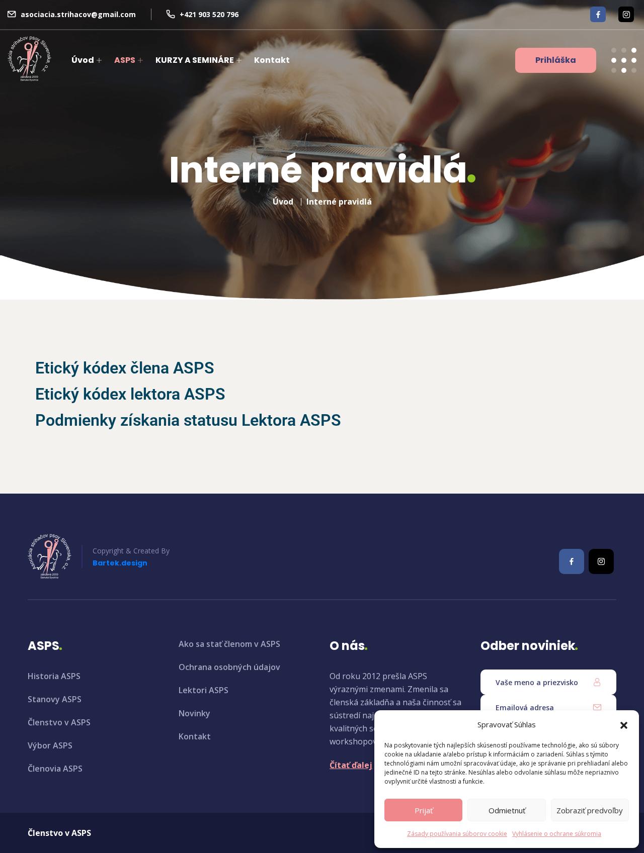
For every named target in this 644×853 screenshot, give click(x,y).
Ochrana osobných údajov (229, 667)
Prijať (424, 810)
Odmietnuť (507, 810)
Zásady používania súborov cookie (457, 833)
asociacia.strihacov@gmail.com (78, 14)
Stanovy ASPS (55, 699)
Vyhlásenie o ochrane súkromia (556, 833)
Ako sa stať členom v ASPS (229, 643)
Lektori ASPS (203, 690)
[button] (624, 724)
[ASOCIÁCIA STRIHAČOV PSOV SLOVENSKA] (29, 58)
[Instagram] (626, 14)
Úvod (82, 60)
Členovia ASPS (55, 768)
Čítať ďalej (351, 765)
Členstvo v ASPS (59, 722)
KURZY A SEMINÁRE (194, 60)
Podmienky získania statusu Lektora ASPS (188, 420)
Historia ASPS (54, 676)
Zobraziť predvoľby (589, 810)
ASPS (124, 60)
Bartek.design (120, 563)
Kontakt (272, 60)
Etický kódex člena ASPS (124, 367)
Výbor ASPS (50, 745)
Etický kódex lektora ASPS (130, 394)
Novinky (194, 713)
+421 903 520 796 (209, 14)
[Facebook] (598, 14)
